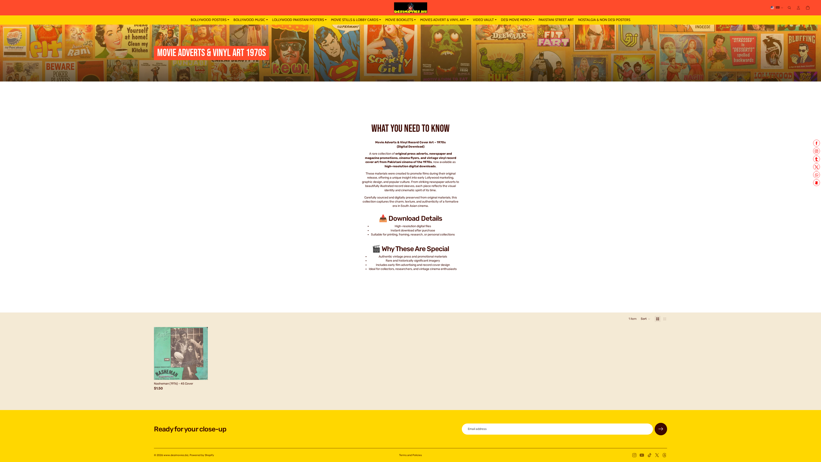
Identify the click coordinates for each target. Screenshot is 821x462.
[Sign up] (661, 429)
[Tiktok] (649, 455)
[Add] (201, 373)
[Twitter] (657, 455)
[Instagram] (634, 455)
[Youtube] (641, 455)
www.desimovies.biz (176, 455)
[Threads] (664, 455)
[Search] (789, 7)
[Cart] (807, 7)
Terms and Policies (410, 455)
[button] (645, 319)
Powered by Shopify (202, 455)
